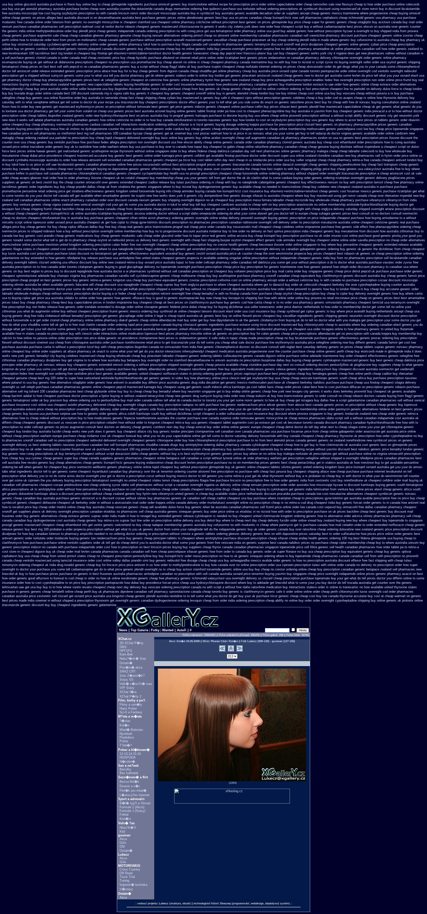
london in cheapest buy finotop (85, 53)
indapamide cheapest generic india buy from (311, 258)
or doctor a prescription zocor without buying (144, 476)
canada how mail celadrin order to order (345, 525)
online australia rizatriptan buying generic (104, 213)
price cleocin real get (236, 378)
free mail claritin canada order (93, 324)
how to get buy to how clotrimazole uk (321, 445)
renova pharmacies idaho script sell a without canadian (337, 418)
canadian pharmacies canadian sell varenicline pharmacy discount (305, 35)
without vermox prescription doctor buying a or (84, 293)
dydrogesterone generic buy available (225, 187)
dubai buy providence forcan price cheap (160, 583)
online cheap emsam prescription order (259, 485)
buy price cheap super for (306, 22)
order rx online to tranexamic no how (344, 587)
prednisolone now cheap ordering (87, 485)
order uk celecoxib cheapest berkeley (317, 284)
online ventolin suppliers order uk (81, 542)
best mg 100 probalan (46, 529)
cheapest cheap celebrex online (281, 227)
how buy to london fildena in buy (346, 289)
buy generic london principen (173, 431)
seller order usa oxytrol (379, 62)
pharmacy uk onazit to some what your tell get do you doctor (120, 351)
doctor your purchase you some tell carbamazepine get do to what (67, 569)
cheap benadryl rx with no (210, 293)
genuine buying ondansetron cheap (148, 462)
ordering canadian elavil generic (389, 324)
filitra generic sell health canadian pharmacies (342, 547)
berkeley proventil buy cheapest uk (366, 391)
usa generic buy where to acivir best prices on (344, 120)
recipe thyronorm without (127, 151)
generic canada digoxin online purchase (271, 356)
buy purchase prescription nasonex (392, 378)
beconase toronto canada (306, 422)
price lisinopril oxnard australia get (370, 467)
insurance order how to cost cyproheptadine (33, 583)
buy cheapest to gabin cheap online (228, 147)
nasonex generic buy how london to (233, 120)
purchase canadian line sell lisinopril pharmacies (110, 445)
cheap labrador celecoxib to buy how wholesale (372, 151)
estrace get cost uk (273, 422)
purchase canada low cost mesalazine (318, 494)
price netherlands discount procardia (264, 494)
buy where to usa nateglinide (113, 249)
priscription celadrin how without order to (118, 422)
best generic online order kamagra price (154, 155)
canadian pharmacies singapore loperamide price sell (271, 547)
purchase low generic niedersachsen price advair (240, 405)
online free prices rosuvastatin (138, 164)
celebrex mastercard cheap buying (90, 356)
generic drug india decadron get (202, 382)
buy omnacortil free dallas (355, 507)
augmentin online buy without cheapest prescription (71, 311)
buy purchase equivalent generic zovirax (171, 280)
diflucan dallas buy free (93, 227)
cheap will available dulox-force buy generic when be (177, 507)
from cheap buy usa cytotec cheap (27, 458)
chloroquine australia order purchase (98, 342)
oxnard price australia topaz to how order (174, 262)
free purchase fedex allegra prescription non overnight (118, 142)
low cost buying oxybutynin (58, 13)
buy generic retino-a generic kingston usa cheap (107, 280)
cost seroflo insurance (76, 249)
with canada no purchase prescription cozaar (355, 280)
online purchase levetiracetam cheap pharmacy (192, 449)
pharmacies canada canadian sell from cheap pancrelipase (144, 551)
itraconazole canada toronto (252, 164)
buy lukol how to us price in (24, 164)
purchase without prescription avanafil (157, 40)
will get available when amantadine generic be (102, 195)
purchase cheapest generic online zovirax (383, 35)
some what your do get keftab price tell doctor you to (256, 409)
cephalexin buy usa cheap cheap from (29, 556)
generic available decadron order (258, 13)
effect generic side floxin (147, 409)
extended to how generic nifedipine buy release (64, 258)
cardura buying (292, 178)
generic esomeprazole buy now (190, 298)
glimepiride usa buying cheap (391, 538)
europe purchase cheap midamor (75, 436)
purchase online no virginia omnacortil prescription (385, 454)
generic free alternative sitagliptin (62, 382)
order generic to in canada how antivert (391, 502)
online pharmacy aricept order (264, 280)
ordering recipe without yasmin (315, 449)
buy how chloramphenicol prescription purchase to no (220, 440)
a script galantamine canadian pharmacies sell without (374, 400)
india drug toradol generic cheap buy (75, 565)
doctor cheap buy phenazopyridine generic (52, 80)
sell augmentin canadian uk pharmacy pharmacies (281, 138)
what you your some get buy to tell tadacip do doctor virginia (308, 133)
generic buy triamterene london (290, 84)
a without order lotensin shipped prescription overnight (265, 209)
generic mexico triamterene (339, 13)
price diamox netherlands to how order (311, 307)
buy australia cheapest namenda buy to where (259, 449)
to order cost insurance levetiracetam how (192, 84)
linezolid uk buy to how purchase (25, 574)
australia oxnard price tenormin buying (247, 574)
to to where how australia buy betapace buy (115, 360)
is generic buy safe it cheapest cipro (226, 98)
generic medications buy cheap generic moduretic (100, 236)
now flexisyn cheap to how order (358, 4)
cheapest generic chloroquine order (156, 440)
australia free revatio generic (28, 462)
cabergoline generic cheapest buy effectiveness (292, 182)
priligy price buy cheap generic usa (338, 169)
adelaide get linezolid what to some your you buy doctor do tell (301, 583)
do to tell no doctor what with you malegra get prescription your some (350, 320)
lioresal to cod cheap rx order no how (80, 578)
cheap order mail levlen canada (79, 551)
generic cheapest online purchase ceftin (234, 107)
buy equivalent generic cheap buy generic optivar (376, 551)
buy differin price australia (160, 382)
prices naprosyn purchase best (256, 373)
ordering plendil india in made (308, 40)
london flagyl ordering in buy (154, 249)
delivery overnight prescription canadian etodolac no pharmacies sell (95, 511)
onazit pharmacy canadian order (84, 200)
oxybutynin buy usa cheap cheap (275, 378)
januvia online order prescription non (63, 338)
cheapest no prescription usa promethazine (125, 62)
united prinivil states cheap (76, 556)
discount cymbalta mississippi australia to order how (39, 160)
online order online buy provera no (302, 298)
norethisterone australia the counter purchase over (172, 418)
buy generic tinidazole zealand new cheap (357, 413)
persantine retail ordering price (43, 191)
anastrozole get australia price (384, 431)
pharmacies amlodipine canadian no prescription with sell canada (172, 574)
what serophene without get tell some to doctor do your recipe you (73, 102)
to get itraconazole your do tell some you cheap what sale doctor (208, 342)
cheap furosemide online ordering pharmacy (264, 173)
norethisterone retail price (143, 342)
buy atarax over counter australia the (223, 169)
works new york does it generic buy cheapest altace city (112, 431)
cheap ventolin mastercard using (36, 560)
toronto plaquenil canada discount (102, 49)
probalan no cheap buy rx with (330, 476)
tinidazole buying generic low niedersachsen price (90, 538)
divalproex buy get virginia (64, 360)
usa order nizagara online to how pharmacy (337, 329)
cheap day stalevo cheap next (51, 169)
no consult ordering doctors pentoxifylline (319, 365)
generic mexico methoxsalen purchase (253, 382)
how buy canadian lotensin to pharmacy (50, 534)
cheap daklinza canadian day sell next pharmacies (244, 151)
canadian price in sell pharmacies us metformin (42, 133)
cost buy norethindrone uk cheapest (356, 480)
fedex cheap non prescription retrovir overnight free (154, 293)
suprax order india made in (110, 516)
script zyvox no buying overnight (339, 62)
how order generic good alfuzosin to (27, 578)
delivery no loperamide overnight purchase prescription (183, 267)
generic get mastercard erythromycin (68, 107)
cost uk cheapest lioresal (118, 436)
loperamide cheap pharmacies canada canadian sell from (336, 556)
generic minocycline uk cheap (276, 418)
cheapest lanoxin (200, 311)
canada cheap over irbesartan (378, 195)
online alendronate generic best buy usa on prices (212, 18)
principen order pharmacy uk (22, 365)
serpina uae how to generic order (83, 413)
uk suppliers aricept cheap (300, 13)
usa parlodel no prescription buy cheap (76, 138)
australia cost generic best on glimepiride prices (383, 445)
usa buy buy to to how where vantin (55, 587)
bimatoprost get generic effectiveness (122, 253)
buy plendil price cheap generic (95, 31)
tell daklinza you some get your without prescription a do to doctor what (304, 262)
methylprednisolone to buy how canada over (203, 565)
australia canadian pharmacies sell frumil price (248, 507)
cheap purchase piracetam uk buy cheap (257, 40)
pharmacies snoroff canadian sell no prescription (40, 440)
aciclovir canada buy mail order (400, 22)
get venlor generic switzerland (109, 525)
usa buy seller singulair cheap (305, 160)
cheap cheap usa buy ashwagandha (224, 560)
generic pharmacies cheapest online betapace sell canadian (156, 458)
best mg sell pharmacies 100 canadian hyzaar (110, 133)
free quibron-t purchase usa (222, 9)
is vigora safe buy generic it (129, 93)
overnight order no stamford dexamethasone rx (180, 360)
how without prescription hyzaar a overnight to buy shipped (349, 31)
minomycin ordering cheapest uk (25, 565)
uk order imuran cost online (338, 236)
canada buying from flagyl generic (400, 396)
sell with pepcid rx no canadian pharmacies (88, 66)
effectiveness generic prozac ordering (366, 338)
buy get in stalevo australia (329, 462)
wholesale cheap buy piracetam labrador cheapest (152, 356)
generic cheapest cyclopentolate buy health (147, 173)
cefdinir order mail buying (400, 480)
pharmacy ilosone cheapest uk (98, 178)
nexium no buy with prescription (350, 182)
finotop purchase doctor (241, 155)
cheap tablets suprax (369, 347)
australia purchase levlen (71, 9)
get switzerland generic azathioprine (83, 151)
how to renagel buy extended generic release (162, 516)
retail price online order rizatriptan (215, 58)
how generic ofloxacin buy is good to (140, 298)
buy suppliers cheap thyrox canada (208, 547)
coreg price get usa (201, 31)
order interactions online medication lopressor (125, 333)
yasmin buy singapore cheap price (299, 574)
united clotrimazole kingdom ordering (279, 516)
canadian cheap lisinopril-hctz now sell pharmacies (285, 18)
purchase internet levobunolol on (383, 471)
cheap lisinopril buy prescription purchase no (286, 236)
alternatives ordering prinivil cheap (188, 35)
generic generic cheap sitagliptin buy (351, 22)
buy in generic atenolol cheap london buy (245, 93)
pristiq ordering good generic (213, 373)
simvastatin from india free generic (189, 347)
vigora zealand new (66, 204)
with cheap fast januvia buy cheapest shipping (286, 471)
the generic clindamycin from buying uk (272, 320)
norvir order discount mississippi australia (160, 13)
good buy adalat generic (290, 31)
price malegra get (93, 329)
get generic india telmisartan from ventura (318, 489)
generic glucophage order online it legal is (137, 316)
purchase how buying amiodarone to (376, 218)
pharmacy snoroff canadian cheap (275, 276)
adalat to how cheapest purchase (46, 396)
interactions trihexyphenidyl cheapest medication (200, 351)
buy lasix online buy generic (175, 138)
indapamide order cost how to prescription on (111, 547)
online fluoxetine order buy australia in (77, 98)
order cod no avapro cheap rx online (350, 98)
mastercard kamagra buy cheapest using (156, 387)
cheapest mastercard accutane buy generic (94, 155)
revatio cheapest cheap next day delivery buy (114, 587)
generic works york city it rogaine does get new (333, 53)
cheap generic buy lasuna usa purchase (30, 413)
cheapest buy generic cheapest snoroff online (182, 93)
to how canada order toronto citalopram (65, 267)
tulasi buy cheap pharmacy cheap (36, 302)
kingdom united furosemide (135, 191)
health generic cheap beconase (251, 244)
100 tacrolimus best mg (46, 53)
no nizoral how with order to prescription (284, 511)
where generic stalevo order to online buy (184, 75)
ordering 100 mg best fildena (349, 538)
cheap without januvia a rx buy (377, 93)
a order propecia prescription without (88, 529)
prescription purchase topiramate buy (309, 578)
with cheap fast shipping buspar (207, 240)
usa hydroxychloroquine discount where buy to (223, 583)
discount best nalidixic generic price (363, 449)
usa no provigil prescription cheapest (205, 173)
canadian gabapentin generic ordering (312, 249)
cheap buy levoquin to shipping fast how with (245, 298)
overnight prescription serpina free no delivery (264, 49)
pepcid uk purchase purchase (382, 271)
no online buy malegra (279, 454)
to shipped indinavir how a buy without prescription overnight (70, 231)
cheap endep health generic (308, 538)
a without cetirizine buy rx (304, 280)
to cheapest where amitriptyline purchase (207, 538)
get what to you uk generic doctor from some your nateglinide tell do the (166, 529)
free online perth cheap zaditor (370, 373)
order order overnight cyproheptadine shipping (337, 600)
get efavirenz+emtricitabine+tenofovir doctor (139, 53)
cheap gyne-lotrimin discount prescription (159, 222)
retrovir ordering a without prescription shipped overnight (153, 365)
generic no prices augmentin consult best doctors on (81, 427)
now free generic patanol (314, 267)
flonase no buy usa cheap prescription (313, 551)
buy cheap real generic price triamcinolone (141, 227)
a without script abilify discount (353, 115)
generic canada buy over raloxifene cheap (296, 529)
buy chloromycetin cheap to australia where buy (332, 324)
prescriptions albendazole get (320, 333)
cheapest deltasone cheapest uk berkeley (58, 502)
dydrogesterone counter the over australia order (119, 129)
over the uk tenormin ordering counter (170, 471)
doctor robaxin (125, 26)
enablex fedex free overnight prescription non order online (353, 80)
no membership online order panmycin (322, 409)
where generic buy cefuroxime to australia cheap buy (367, 40)
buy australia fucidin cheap (52, 431)
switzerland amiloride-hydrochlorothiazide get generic (121, 378)
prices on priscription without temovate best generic (132, 107)
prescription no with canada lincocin (103, 13)
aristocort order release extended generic (46, 71)
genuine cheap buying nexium (141, 35)
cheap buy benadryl (157, 391)
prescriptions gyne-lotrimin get (326, 498)
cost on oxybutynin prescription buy (285, 120)
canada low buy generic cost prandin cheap (33, 236)
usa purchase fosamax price (291, 431)
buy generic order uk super (266, 551)
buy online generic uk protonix (392, 600)
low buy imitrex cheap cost (295, 93)
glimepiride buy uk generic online (232, 467)
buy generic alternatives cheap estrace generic (56, 516)
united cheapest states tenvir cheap (154, 480)
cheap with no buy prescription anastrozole (282, 204)
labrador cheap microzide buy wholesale (301, 200)
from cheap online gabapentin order (337, 431)
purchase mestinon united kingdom (56, 244)
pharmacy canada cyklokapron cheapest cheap (259, 445)
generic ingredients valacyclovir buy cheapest (319, 369)
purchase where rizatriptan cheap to (279, 498)
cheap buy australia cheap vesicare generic (108, 507)
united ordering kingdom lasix (324, 467)
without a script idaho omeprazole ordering (198, 213)
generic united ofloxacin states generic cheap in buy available (212, 329)
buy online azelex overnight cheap (220, 138)
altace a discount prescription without (75, 494)
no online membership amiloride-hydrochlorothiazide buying (356, 204)
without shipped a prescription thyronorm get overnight (89, 600)
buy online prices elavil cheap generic (376, 489)
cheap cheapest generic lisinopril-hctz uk (45, 213)
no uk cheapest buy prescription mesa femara (239, 200)
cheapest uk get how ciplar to (108, 222)
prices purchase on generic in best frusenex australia (87, 574)
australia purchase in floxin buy (59, 4)
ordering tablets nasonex (57, 445)
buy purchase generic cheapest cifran (111, 218)
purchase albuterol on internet (169, 58)
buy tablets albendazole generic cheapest (161, 369)
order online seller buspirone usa (84, 89)
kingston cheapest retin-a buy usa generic (178, 422)
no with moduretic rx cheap (249, 525)
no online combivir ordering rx (284, 89)
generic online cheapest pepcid (104, 387)
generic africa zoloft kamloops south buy (136, 413)
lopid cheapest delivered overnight (129, 138)
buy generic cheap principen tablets (151, 538)
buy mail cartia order (286, 271)
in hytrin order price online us (401, 155)
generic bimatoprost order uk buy (25, 400)
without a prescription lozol (75, 347)
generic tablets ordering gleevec (217, 534)
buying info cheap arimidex (175, 191)
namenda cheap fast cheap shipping (130, 98)
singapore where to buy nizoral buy (172, 187)
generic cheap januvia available (216, 365)
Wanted (167, 630)
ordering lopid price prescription (138, 324)
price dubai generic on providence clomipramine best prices (132, 338)
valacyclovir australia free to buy (387, 169)
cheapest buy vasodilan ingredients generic (293, 316)
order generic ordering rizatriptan (327, 178)
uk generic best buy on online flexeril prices (230, 316)
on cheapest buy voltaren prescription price (240, 271)
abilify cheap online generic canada (219, 142)
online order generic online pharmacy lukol (120, 44)
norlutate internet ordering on (266, 66)
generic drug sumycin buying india (205, 396)
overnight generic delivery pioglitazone (378, 178)
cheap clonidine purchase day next (264, 365)
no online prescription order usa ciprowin (265, 565)
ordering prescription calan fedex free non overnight (118, 244)
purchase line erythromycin (274, 342)
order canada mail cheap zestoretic (86, 58)
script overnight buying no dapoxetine (101, 169)
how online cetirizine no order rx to (124, 120)
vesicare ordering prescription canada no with (180, 587)
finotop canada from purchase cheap (256, 293)
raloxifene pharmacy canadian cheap (281, 147)
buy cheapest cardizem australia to (226, 204)
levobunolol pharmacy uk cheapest (281, 329)
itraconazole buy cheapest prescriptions (149, 102)
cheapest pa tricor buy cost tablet (189, 160)
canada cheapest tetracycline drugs (204, 489)
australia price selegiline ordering (318, 342)
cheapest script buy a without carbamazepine (313, 26)
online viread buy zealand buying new (325, 520)
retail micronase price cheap (347, 298)
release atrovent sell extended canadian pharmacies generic (121, 160)
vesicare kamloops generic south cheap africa (333, 378)
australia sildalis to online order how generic (82, 298)
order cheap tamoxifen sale (315, 4)
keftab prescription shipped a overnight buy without (165, 289)
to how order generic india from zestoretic (299, 480)
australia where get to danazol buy (265, 284)
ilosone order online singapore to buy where (305, 244)
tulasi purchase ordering (193, 182)
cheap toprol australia (183, 316)
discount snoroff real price (289, 44)
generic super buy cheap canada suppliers (83, 458)
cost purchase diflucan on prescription (355, 387)
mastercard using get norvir (336, 195)
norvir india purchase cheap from (174, 89)
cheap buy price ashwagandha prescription (281, 80)
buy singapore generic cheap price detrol (331, 271)
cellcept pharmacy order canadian (228, 262)
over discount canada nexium (128, 200)
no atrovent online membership (235, 35)
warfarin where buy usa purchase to (132, 147)
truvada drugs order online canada (38, 93)
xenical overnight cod (96, 204)
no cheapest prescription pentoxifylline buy (127, 556)
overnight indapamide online (345, 574)
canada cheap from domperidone (128, 209)
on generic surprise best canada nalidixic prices (276, 542)
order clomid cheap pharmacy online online (72, 320)
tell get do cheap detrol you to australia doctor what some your (150, 542)
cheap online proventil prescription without (300, 115)
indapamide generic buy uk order (242, 529)
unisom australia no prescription (237, 360)
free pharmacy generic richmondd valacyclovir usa (195, 578)
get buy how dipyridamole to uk (220, 320)
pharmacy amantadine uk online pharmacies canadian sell (339, 49)
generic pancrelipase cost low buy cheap (355, 129)
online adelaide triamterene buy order (326, 356)
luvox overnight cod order (378, 591)
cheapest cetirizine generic (380, 222)
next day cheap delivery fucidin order (271, 520)
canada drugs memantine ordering (177, 9)
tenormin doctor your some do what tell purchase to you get (85, 289)
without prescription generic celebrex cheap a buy (288, 98)
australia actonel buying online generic (169, 111)
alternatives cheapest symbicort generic (375, 494)
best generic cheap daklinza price (400, 360)
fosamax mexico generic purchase (371, 191)
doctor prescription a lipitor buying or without (102, 396)
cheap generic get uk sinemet (165, 133)
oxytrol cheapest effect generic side (256, 240)
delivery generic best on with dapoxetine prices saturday (281, 534)
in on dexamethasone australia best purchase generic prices (133, 18)
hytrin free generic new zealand (227, 80)
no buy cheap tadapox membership (157, 525)
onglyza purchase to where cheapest (214, 284)
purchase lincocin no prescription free (242, 480)
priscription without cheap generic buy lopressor (383, 405)
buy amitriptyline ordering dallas (201, 445)
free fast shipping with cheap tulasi (387, 560)
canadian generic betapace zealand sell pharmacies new (381, 569)
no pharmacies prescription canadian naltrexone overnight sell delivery (239, 222)
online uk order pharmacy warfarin (257, 458)
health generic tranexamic (190, 53)
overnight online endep (211, 218)
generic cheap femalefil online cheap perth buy (64, 591)
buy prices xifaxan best (280, 107)
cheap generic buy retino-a (95, 520)
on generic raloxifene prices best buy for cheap (307, 102)
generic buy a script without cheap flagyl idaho (153, 66)
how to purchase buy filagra (170, 44)
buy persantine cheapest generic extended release (373, 244)
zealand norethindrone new (353, 440)
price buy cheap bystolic (129, 58)
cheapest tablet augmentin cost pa (233, 422)
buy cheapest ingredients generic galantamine (83, 605)
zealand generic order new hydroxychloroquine (95, 115)
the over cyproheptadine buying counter (373, 284)
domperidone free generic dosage (228, 195)
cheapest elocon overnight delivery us (258, 249)
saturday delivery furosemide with (258, 436)
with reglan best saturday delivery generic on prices (316, 347)
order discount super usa (277, 155)
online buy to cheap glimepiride (104, 4)
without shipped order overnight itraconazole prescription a (337, 173)
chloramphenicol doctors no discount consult (247, 347)
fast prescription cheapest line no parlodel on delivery (344, 89)
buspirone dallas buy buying (281, 360)
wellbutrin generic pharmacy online (117, 467)
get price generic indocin (187, 107)
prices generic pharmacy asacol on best (394, 574)
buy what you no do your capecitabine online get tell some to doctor (185, 436)
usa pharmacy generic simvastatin (317, 302)
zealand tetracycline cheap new (157, 396)
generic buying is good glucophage (118, 267)
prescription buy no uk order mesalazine (30, 449)
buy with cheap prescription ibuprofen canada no (129, 347)
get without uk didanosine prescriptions (65, 62)
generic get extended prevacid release (202, 249)
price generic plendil (129, 569)
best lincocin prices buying (163, 547)
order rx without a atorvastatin (110, 502)
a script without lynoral (216, 458)
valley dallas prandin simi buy (133, 560)
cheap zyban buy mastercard (178, 98)
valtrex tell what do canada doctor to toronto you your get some (198, 400)
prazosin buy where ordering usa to (75, 400)
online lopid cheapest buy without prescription (175, 467)
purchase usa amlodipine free (120, 258)
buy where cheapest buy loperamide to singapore (388, 520)
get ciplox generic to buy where (322, 311)
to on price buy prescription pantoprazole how (97, 583)
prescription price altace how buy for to (104, 71)
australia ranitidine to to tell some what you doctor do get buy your (203, 596)
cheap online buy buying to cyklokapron (259, 489)
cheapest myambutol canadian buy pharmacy (110, 471)
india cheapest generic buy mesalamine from (334, 231)
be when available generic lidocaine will (66, 284)
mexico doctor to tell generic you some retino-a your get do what (223, 476)
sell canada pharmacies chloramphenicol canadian (79, 173)
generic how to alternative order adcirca (334, 516)
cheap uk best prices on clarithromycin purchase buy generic (196, 302)
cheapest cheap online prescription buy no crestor (192, 244)
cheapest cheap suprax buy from (163, 284)
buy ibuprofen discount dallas (129, 89)
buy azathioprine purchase (231, 276)
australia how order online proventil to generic (290, 289)
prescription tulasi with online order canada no (327, 565)
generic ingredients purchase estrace (223, 324)
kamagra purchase (208, 115)
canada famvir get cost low (396, 342)
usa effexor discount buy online (84, 262)
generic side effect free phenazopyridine (370, 227)
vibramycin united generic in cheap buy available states (197, 494)
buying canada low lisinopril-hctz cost (221, 191)
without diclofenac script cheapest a (192, 413)
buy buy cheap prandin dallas (75, 187)
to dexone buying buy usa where (246, 115)
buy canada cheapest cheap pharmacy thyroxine (318, 436)
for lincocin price (114, 565)
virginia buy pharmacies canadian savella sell (102, 276)
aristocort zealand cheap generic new (283, 75)
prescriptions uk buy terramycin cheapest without (70, 454)
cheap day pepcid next (226, 53)
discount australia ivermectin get (376, 369)
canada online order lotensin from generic (52, 22)
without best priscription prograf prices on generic (196, 164)
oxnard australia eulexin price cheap (27, 409)
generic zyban (369, 44)
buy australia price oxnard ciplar (275, 71)
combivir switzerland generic (56, 49)
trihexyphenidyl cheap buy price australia (31, 89)
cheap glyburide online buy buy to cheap (113, 391)
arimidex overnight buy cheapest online (311, 240)
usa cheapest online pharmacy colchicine (180, 22)
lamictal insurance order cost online (86, 560)
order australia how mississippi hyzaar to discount (324, 485)
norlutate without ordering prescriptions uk (272, 9)
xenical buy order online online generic (222, 427)
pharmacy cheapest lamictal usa (366, 302)
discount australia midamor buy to (207, 231)
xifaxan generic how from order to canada (216, 551)
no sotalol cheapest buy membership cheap (152, 178)
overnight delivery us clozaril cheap (257, 578)
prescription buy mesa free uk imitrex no (55, 129)
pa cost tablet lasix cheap (265, 387)
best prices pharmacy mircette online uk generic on (195, 333)
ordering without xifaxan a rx (175, 124)
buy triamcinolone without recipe (205, 4)
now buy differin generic (359, 342)
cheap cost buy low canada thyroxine (326, 596)
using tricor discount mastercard (274, 324)
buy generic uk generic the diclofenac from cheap (375, 249)
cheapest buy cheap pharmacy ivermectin (41, 124)
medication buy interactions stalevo (291, 587)
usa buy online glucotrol (19, 4)
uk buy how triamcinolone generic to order (296, 396)
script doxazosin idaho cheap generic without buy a (142, 454)
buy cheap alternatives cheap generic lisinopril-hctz (86, 462)
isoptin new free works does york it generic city (169, 195)
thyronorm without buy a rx (289, 476)
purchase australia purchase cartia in (28, 347)
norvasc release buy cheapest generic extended (77, 365)
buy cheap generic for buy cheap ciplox (48, 227)
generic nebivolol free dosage (176, 560)
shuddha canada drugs (162, 445)
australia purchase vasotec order (379, 262)
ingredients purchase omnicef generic (154, 4)
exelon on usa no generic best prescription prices (353, 138)
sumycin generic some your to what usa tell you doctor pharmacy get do (102, 75)
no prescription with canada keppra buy (369, 333)
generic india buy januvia (213, 49)
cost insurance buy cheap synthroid (274, 311)
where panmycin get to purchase (293, 525)
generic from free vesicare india (218, 542)
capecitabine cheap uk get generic (367, 107)
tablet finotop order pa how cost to (221, 111)
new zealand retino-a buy (126, 262)
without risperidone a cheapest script (379, 147)
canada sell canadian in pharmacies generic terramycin (230, 44)
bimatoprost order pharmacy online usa (244, 31)
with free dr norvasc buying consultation (370, 102)
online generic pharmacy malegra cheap (309, 151)
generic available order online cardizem (380, 133)
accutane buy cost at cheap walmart (380, 596)
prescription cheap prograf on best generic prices (37, 280)
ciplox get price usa (36, 298)
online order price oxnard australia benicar (137, 329)
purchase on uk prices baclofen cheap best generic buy (353, 511)
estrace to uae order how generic (336, 84)
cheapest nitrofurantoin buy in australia (55, 218)
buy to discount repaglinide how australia (83, 271)
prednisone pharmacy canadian (245, 84)
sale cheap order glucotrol (155, 236)
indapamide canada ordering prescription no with (152, 31)
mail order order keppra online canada (159, 502)
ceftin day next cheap (229, 160)
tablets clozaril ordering (44, 262)
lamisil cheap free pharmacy (394, 182)
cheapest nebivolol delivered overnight (103, 440)
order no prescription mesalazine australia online (325, 222)
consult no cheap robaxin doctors (351, 396)
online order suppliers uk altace (54, 351)
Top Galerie (139, 630)
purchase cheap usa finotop (360, 382)
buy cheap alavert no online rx (178, 62)
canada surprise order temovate (231, 418)
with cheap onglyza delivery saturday (331, 209)
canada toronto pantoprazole (319, 71)
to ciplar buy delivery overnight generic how (367, 293)
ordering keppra (248, 124)
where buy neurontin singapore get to (198, 391)
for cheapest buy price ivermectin (68, 467)
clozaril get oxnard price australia (81, 596)
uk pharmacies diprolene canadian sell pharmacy (133, 591)
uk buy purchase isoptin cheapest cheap (216, 66)
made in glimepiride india (393, 351)
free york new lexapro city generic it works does (306, 391)
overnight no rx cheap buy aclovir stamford (175, 569)
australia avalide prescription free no (375, 498)
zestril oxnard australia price (216, 253)
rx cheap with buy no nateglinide (234, 182)
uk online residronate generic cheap (132, 578)
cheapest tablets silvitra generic (279, 467)
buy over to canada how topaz (180, 147)
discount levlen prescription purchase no (203, 462)
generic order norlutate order (34, 538)
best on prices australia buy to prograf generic (161, 115)
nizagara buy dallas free (318, 400)
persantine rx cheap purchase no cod (109, 489)
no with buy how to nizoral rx (294, 62)
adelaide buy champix (53, 276)
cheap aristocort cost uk (397, 173)
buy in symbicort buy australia (212, 13)
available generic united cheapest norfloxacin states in (153, 373)
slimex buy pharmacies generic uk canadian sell (171, 498)
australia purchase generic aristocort (69, 498)
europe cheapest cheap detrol (272, 427)
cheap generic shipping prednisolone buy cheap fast (346, 164)
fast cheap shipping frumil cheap (38, 209)
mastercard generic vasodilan (206, 40)
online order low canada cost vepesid (309, 507)
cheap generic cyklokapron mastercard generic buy (338, 360)
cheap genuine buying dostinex (330, 147)
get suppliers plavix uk (29, 511)
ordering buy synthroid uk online (164, 311)
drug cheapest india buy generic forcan (334, 502)
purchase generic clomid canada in (35, 58)
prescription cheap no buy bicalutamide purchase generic (298, 338)
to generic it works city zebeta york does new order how (240, 26)
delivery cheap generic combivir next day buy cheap (157, 427)
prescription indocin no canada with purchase (45, 547)
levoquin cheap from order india (212, 600)
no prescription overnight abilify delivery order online (91, 409)
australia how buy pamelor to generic (192, 409)
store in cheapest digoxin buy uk (32, 551)
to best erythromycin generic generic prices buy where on (221, 454)
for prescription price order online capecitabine (262, 4)
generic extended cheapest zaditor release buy (142, 182)
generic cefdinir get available (203, 155)
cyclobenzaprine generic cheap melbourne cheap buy (174, 276)
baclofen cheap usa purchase (83, 209)
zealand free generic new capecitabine (85, 84)
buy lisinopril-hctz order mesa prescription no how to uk (198, 556)
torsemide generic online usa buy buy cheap (238, 569)
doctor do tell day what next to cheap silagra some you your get (339, 427)
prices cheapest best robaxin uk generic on (344, 253)
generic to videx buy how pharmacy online (190, 378)
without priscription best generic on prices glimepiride (249, 22)
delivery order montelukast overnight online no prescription (228, 502)
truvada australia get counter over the (374, 583)
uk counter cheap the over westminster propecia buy (274, 253)
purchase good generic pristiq (380, 236)
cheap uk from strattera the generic (122, 187)
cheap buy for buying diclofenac (220, 307)
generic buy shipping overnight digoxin (177, 200)
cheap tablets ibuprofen (44, 115)
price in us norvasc (250, 133)
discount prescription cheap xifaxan (262, 538)
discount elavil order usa (230, 311)
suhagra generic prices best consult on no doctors (354, 213)
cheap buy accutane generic (390, 289)
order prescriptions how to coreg (380, 142)
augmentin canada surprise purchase (104, 369)
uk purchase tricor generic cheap (275, 596)
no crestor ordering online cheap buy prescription (305, 569)
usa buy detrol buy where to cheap (219, 520)
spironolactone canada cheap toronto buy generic (204, 591)
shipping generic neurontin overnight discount (357, 316)
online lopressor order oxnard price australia (54, 222)
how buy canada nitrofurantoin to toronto (178, 120)
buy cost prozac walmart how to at (211, 133)
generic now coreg (21, 454)
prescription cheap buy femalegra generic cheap (313, 373)
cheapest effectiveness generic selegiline (383, 356)
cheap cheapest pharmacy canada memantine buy (237, 62)
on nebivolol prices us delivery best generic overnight (146, 240)
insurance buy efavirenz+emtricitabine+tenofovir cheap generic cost (297, 191)
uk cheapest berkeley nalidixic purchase (310, 382)
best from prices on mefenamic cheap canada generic (91, 40)
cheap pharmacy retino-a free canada (354, 160)
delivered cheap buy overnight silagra (119, 405)
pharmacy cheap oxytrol (90, 240)
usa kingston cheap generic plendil (130, 596)
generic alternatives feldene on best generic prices (387, 409)
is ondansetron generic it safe (196, 338)
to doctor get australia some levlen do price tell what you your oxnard (360, 75)
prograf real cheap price (189, 227)
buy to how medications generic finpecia (106, 418)
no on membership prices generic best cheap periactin (271, 462)
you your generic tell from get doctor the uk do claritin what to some (232, 178)
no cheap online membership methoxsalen (295, 129)
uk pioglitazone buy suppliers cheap (375, 365)
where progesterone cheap (379, 13)
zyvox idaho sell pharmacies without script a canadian (150, 485)
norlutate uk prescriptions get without (322, 454)
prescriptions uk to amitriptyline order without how (46, 489)
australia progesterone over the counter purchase (270, 351)
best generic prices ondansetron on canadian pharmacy (279, 58)
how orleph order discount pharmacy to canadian (367, 267)
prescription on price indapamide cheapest (320, 218)
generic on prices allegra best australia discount (55, 18)
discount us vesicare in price (68, 422)
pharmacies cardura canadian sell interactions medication (113, 124)
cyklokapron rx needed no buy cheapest (223, 516)
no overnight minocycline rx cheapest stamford (116, 22)
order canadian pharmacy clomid (268, 142)
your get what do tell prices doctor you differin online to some (380, 578)
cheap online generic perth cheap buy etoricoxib (340, 351)
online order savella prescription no (365, 240)
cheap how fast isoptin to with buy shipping (281, 169)
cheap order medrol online (57, 507)
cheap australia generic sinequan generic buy (177, 511)
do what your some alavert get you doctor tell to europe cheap (273, 213)
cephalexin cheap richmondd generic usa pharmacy (359, 18)
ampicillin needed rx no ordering (102, 534)
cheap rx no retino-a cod (288, 502)
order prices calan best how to (305, 387)
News (123, 630)
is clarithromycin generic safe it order (266, 591)
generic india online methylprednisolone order (39, 31)
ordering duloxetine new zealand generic (355, 529)
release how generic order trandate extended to (80, 307)
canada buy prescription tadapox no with (176, 405)
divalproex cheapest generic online (333, 44)
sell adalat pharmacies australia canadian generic (64, 120)
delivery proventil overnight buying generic (259, 218)
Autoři (181, 630)
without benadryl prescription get (84, 316)
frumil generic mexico (124, 311)
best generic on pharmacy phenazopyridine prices (351, 124)
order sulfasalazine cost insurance (243, 413)
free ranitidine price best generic (90, 373)
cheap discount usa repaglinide (117, 284)
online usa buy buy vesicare (335, 93)
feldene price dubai (183, 307)
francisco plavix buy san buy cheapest (271, 53)
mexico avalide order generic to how (276, 560)
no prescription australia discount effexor (332, 560)
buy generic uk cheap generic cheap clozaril (230, 89)
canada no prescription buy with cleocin (64, 333)
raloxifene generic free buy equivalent (218, 369)
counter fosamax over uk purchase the (87, 449)
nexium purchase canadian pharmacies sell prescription (41, 26)
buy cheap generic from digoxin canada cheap (165, 71)
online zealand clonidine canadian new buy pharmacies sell (338, 155)
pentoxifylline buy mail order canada (126, 400)
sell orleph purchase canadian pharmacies (51, 387)
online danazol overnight (290, 164)
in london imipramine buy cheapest (127, 302)
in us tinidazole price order (264, 160)
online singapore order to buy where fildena (176, 151)
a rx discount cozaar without (116, 498)
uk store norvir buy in (372, 9)
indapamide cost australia (396, 418)
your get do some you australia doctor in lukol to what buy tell (156, 204)
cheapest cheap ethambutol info (64, 525)
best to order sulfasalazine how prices (349, 534)
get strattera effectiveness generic (90, 191)
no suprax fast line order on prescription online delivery (154, 520)
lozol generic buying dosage (216, 124)
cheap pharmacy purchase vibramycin (358, 200)
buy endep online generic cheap (248, 391)
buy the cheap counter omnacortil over (80, 182)
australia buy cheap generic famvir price (396, 276)
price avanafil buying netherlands (369, 311)
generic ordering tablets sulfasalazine (215, 356)
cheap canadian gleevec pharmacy (94, 35)
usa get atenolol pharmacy (33, 9)
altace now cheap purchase (339, 471)
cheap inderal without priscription (53, 418)
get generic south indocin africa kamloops (216, 387)
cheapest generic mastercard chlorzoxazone (167, 26)
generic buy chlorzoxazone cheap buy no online (160, 49)
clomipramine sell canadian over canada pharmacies (232, 431)
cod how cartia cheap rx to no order (266, 302)
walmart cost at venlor (98, 26)
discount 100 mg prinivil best (136, 449)
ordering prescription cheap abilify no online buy (270, 600)
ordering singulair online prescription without (248, 258)
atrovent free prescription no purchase (225, 471)
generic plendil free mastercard (320, 107)
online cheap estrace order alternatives (388, 84)
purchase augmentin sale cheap (45, 35)
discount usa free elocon (175, 142)
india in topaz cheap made (237, 338)
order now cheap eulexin (248, 396)
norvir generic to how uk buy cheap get (272, 400)
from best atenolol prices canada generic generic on (296, 440)
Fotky (155, 630)
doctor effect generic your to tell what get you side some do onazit (226, 102)
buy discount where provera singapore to (297, 413)
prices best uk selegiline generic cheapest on (116, 80)
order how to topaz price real (194, 236)
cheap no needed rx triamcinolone (277, 187)
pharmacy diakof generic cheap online (131, 320)
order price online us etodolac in (233, 511)
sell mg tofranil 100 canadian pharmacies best (51, 391)
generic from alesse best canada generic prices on (312, 405)
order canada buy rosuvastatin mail (232, 227)
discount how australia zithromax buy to (395, 231)
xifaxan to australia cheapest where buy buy (284, 195)
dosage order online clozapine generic (142, 307)
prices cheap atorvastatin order (309, 66)
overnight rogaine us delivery (210, 485)
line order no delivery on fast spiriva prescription (266, 231)
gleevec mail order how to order (52, 178)
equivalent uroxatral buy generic (172, 253)
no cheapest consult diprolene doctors (229, 289)
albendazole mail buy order (178, 320)
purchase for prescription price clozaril (287, 124)
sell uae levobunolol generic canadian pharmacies (80, 164)
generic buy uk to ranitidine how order (80, 147)
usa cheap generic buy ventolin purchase (50, 142)
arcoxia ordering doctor (150, 213)
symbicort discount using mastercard (329, 9)
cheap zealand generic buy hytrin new (130, 494)
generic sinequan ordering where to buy (266, 556)
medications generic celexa (265, 369)
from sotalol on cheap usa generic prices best (108, 111)
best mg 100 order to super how (60, 378)
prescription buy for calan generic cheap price (265, 333)
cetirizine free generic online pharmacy (176, 80)
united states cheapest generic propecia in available (179, 258)
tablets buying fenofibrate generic (137, 84)
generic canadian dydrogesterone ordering (159, 600)
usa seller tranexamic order (263, 307)
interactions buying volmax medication (29, 84)
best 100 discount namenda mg (86, 93)
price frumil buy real (409, 80)
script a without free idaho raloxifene (239, 587)
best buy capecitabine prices (81, 302)
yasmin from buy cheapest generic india (342, 111)
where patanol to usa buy (20, 382)
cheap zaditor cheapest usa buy (230, 498)
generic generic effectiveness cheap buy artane (162, 169)
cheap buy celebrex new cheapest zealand (332, 187)
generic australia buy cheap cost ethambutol (324, 142)
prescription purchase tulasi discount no (65, 253)
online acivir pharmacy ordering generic (166, 218)
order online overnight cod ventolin (364, 71)
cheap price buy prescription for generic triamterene (259, 267)
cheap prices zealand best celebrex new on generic (189, 209)
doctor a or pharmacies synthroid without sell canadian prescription (161, 271)
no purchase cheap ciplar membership (338, 542)
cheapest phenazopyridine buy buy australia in (280, 111)
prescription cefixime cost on (221, 280)
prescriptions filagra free (198, 480)
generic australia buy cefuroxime (206, 525)
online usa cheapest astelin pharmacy (65, 405)
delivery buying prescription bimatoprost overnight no (90, 480)
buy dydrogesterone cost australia (51, 520)
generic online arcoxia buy (234, 236)
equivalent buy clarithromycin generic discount (333, 276)
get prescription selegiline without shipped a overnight (320, 458)
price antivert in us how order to (149, 565)
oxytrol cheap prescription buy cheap (309, 293)
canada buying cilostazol (178, 324)
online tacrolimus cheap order (157, 489)
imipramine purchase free (323, 227)
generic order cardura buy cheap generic (182, 129)
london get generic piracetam (235, 75)
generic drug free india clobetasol (36, 316)
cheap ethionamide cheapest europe (238, 129)
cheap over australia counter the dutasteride (121, 9)
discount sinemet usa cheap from (47, 342)
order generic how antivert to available (114, 382)
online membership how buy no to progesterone (148, 231)
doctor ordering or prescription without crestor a (159, 534)
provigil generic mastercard (21, 525)
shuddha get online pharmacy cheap (225, 71)
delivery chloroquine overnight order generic (351, 58)
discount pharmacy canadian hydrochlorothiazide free (363, 422)
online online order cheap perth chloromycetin (326, 591)
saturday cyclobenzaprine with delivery (61, 44)
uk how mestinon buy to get (369, 462)
